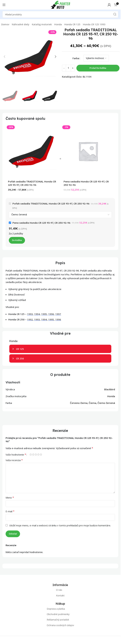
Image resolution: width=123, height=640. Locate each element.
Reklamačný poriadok (58, 619)
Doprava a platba (56, 608)
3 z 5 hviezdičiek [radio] (35, 454)
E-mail (10, 511)
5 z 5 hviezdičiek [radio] (41, 454)
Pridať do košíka (98, 68)
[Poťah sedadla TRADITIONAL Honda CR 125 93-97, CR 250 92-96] (33, 151)
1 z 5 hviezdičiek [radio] (30, 454)
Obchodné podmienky (58, 614)
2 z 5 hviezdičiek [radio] (33, 454)
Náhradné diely (20, 24)
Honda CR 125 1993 (94, 24)
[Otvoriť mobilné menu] (4, 5)
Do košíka (17, 240)
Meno (10, 497)
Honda (58, 24)
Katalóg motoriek (42, 24)
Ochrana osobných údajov (60, 625)
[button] (4, 56)
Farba (76, 58)
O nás (59, 589)
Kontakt (60, 595)
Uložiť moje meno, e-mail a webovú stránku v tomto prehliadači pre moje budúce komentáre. (60, 525)
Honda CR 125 (72, 24)
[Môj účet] (109, 5)
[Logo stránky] (60, 4)
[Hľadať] (114, 14)
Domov (5, 24)
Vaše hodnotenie (16, 454)
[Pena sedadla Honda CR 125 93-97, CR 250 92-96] (88, 151)
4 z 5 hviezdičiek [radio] (38, 454)
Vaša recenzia (14, 460)
